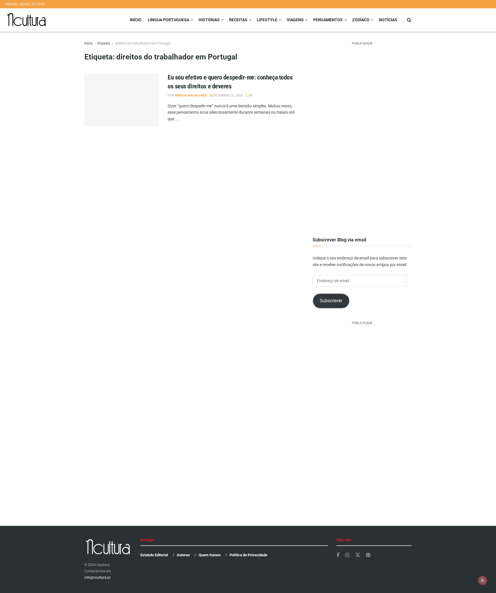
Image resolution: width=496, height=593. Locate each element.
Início (136, 20)
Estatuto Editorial (154, 555)
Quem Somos (210, 555)
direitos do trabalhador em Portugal (142, 43)
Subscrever (331, 300)
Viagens (295, 20)
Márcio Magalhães (191, 95)
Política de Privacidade (248, 555)
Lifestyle (267, 20)
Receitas (238, 20)
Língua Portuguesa (168, 20)
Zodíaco (360, 20)
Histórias (209, 20)
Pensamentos (328, 20)
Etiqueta (103, 43)
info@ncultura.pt (97, 577)
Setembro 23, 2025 (227, 95)
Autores (183, 555)
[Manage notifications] (482, 580)
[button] (121, 110)
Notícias (388, 20)
